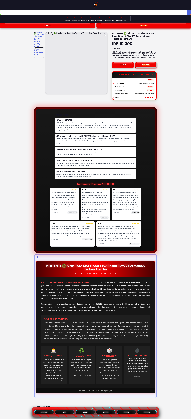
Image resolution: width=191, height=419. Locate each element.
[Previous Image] (47, 63)
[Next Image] (105, 63)
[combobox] (93, 12)
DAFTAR (146, 65)
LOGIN (47, 25)
